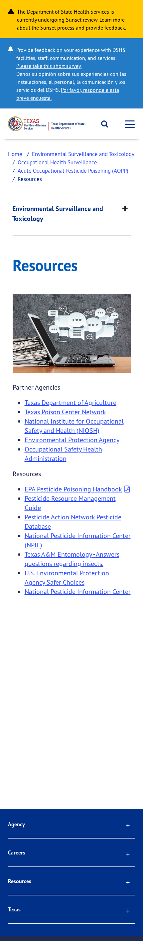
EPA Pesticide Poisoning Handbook (73, 489)
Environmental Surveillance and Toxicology (83, 153)
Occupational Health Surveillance (57, 162)
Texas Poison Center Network (65, 412)
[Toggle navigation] (127, 124)
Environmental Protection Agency (72, 440)
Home (15, 153)
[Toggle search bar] (102, 123)
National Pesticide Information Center (78, 591)
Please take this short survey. (48, 66)
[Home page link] (46, 123)
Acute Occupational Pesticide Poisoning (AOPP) (73, 170)
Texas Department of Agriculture (70, 402)
